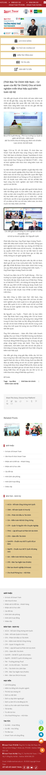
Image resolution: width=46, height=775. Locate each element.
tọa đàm (12, 381)
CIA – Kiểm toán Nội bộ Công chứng (20, 520)
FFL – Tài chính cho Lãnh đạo (15, 668)
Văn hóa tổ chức (11, 601)
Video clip (8, 486)
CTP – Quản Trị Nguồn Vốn (14, 644)
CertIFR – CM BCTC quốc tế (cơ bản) (18, 655)
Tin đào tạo (9, 732)
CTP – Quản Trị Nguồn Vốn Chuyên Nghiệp (22, 525)
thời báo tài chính (28, 381)
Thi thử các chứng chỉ (25, 48)
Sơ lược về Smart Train (13, 451)
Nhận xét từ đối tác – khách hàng (17, 604)
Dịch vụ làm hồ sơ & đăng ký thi (16, 702)
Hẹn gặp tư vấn (25, 69)
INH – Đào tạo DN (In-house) (15, 675)
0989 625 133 (16, 2)
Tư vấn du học (10, 712)
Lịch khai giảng (25, 41)
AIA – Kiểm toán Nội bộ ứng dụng (19, 557)
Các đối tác (9, 471)
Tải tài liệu (25, 62)
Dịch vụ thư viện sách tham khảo (17, 705)
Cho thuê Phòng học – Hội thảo (18, 573)
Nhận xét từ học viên (12, 466)
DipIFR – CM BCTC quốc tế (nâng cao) (18, 658)
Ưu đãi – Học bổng (11, 728)
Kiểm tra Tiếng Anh (25, 55)
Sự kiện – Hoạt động (12, 725)
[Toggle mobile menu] (41, 11)
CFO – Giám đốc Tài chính (16, 536)
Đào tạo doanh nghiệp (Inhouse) (19, 567)
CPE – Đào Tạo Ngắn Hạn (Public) (19, 562)
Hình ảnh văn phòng (12, 476)
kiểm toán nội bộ (11, 383)
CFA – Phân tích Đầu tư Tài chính (19, 515)
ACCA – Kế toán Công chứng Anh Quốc (21, 504)
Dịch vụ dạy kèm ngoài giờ (14, 698)
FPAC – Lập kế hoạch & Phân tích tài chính (22, 531)
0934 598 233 (33, 2)
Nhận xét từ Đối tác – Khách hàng (17, 461)
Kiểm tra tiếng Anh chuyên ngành (17, 688)
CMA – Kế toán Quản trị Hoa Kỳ (18, 510)
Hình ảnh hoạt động (12, 481)
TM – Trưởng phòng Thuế (14, 661)
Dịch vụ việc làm (11, 695)
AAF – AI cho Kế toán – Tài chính (16, 665)
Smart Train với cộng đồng (14, 735)
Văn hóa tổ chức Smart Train (15, 456)
